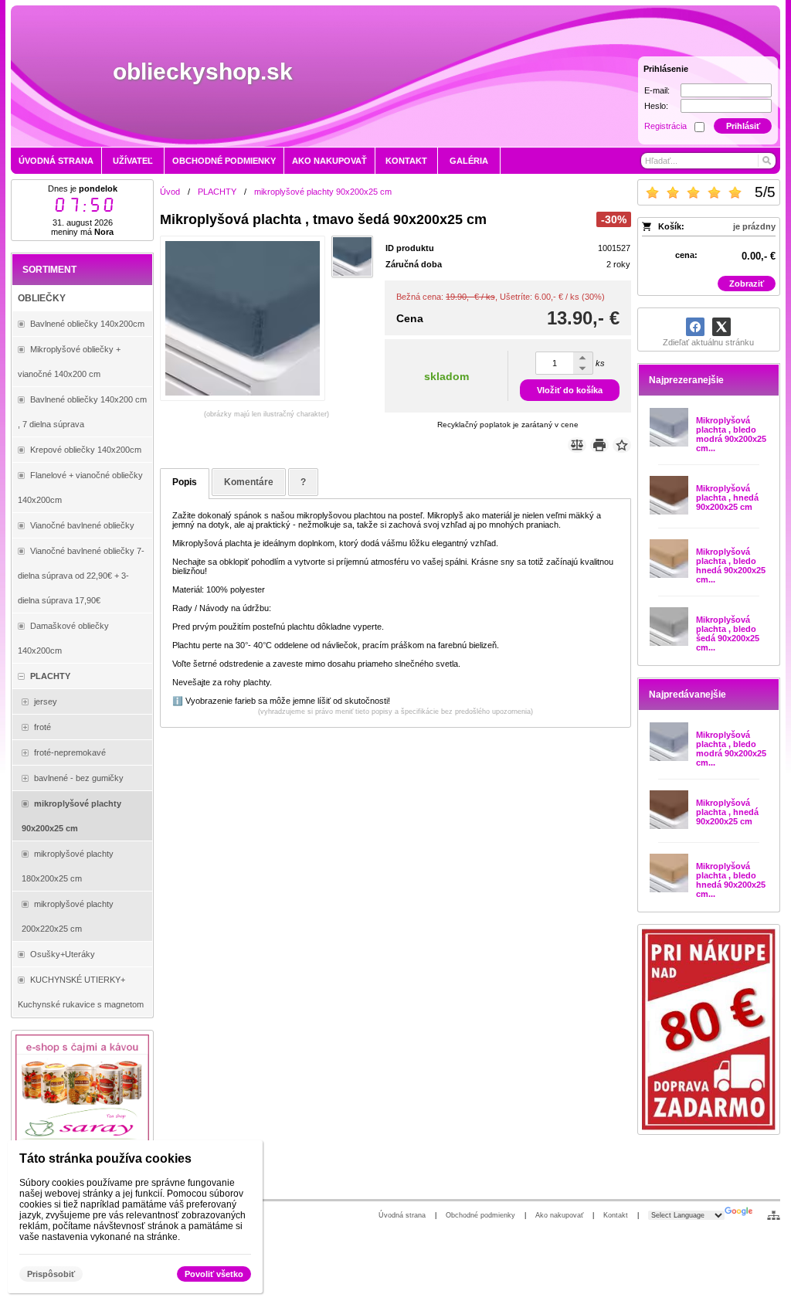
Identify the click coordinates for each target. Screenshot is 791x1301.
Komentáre (248, 482)
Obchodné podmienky (480, 1215)
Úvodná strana (402, 1215)
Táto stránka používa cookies (105, 1158)
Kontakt (615, 1215)
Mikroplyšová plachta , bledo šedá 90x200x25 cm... (727, 633)
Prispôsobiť (51, 1274)
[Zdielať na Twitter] (721, 327)
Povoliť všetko (214, 1274)
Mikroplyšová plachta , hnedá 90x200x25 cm (727, 497)
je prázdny (754, 226)
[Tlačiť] (599, 445)
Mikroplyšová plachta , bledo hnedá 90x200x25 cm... (731, 565)
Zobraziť (746, 283)
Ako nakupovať (559, 1215)
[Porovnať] (577, 445)
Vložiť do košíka (570, 390)
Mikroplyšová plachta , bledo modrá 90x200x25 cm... (731, 434)
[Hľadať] (766, 160)
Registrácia (665, 126)
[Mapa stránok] (773, 1215)
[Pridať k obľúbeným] (622, 445)
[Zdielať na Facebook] (695, 327)
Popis (184, 482)
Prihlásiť (743, 126)
